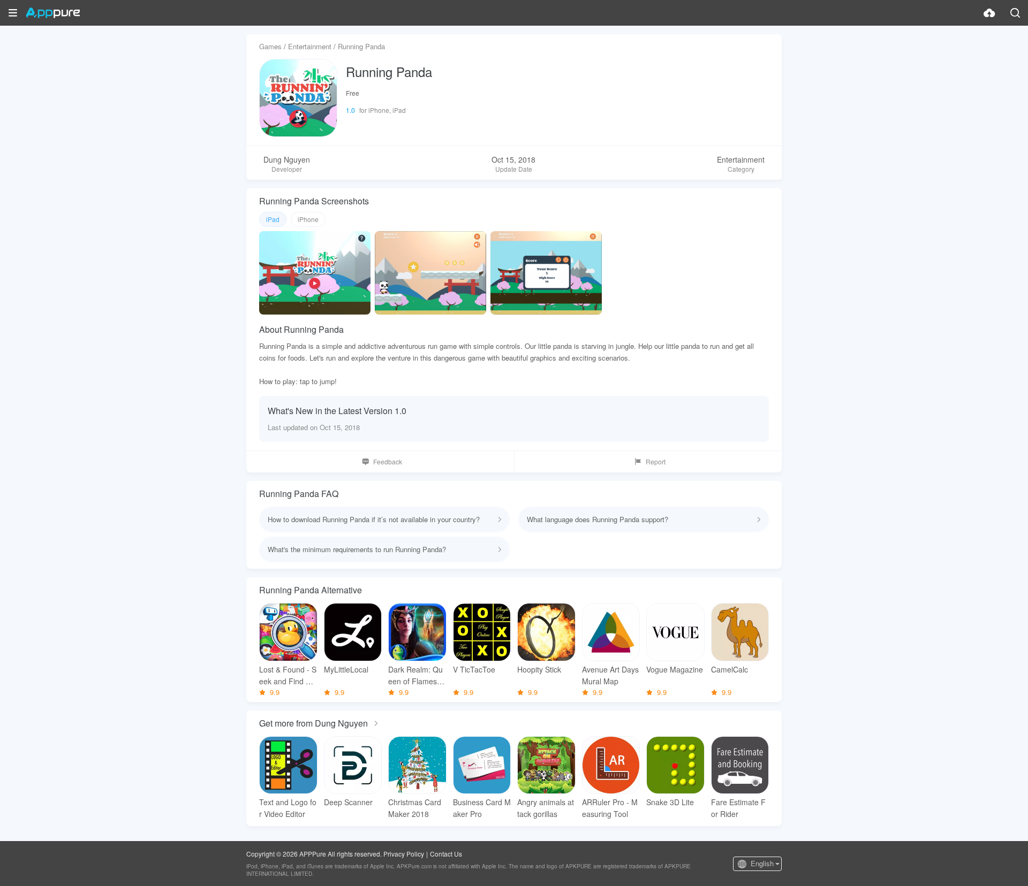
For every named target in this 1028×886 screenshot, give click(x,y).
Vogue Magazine (674, 669)
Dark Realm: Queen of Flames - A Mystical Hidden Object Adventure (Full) (416, 675)
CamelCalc (729, 669)
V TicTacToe (474, 669)
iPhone (308, 219)
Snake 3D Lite (670, 802)
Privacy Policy (403, 853)
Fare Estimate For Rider (738, 808)
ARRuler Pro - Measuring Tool (610, 808)
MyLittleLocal (346, 669)
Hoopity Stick (539, 669)
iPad (272, 219)
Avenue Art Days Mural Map (610, 675)
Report (656, 461)
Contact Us (446, 853)
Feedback (387, 461)
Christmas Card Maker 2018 (414, 808)
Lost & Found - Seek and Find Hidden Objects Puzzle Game (288, 675)
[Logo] (53, 12)
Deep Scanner (348, 802)
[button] (13, 13)
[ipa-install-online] (989, 13)
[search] (1015, 13)
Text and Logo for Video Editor (287, 808)
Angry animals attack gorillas (545, 808)
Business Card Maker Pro (482, 808)
